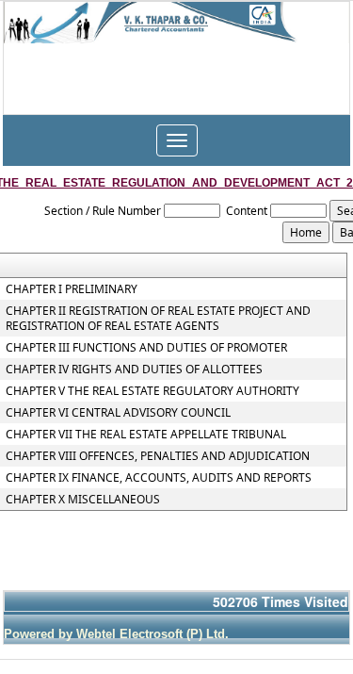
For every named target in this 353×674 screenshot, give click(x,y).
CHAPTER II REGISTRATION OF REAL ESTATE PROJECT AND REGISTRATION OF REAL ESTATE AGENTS (158, 319)
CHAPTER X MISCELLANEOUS (83, 499)
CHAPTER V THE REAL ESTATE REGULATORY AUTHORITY (152, 391)
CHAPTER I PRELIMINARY (71, 289)
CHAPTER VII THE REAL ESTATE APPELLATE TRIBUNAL (146, 434)
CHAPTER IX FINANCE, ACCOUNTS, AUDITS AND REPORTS (159, 477)
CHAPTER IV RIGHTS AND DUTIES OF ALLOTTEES (134, 369)
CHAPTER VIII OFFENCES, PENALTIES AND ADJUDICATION (158, 456)
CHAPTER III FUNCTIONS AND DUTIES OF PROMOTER (146, 347)
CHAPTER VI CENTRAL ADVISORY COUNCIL (118, 412)
